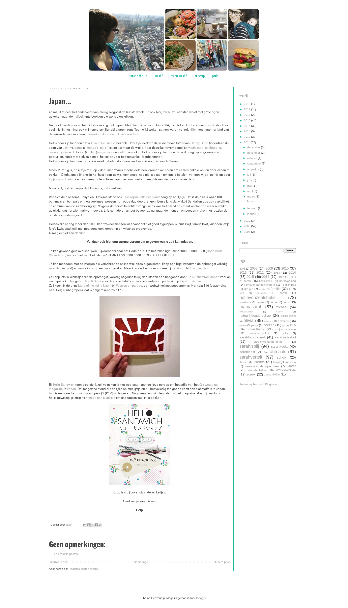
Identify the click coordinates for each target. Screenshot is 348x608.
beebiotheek (266, 281)
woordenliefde (257, 370)
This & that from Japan (203, 276)
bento (79, 147)
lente (274, 302)
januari (252, 213)
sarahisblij (249, 346)
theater (243, 362)
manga (91, 147)
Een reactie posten (66, 553)
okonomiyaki (58, 152)
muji (103, 147)
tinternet (259, 362)
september (254, 163)
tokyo (276, 362)
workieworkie (286, 370)
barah (247, 280)
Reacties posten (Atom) (84, 568)
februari (252, 208)
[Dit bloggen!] (89, 525)
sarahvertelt (250, 357)
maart (251, 196)
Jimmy (67, 147)
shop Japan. (193, 281)
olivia (248, 320)
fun (290, 289)
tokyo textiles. (199, 268)
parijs (254, 325)
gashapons (213, 147)
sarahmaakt (275, 351)
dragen (248, 289)
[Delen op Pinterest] (100, 525)
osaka (242, 325)
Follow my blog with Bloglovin (258, 384)
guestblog (261, 293)
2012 (247, 136)
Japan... (251, 201)
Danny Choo (199, 143)
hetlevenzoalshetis (257, 297)
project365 (289, 325)
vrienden (290, 362)
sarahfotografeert (252, 337)
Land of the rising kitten (94, 285)
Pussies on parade (129, 285)
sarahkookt (279, 346)
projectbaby (255, 329)
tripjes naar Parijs (61, 179)
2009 (247, 226)
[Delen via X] (92, 525)
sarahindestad (285, 337)
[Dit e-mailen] (85, 525)
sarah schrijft (138, 75)
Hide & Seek (92, 281)
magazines (105, 152)
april (250, 191)
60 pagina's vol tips (101, 397)
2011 (247, 142)
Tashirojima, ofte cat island (141, 196)
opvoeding (284, 321)
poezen (268, 325)
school (282, 357)
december (254, 147)
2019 (247, 103)
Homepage (141, 562)
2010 (247, 220)
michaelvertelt (246, 311)
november (254, 152)
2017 (247, 109)
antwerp (200, 75)
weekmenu (251, 366)
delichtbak (289, 284)
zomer (251, 374)
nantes (279, 311)
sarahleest (247, 352)
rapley (285, 333)
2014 (247, 125)
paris (215, 75)
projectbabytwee (285, 329)
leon (286, 302)
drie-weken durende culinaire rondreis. (113, 134)
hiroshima (245, 302)
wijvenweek (272, 366)
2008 (247, 231)
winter (291, 366)
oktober (252, 158)
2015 (247, 120)
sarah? (158, 75)
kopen (71, 388)
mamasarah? (179, 75)
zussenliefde (272, 374)
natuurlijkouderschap (255, 315)
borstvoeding (287, 280)
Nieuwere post (59, 562)
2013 (247, 131)
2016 (247, 114)
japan (260, 302)
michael (281, 307)
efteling (262, 289)
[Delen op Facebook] (96, 525)
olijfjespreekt (288, 315)
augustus (253, 169)
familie (276, 289)
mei (250, 185)
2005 (242, 268)
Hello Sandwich (64, 384)
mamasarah (250, 306)
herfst (283, 292)
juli (249, 174)
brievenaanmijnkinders (260, 284)
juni (250, 180)
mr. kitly (177, 268)
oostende (268, 321)
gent (241, 293)
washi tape (195, 147)
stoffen (122, 152)
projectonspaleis (259, 333)
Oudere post (222, 562)
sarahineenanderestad (268, 341)
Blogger (201, 598)
